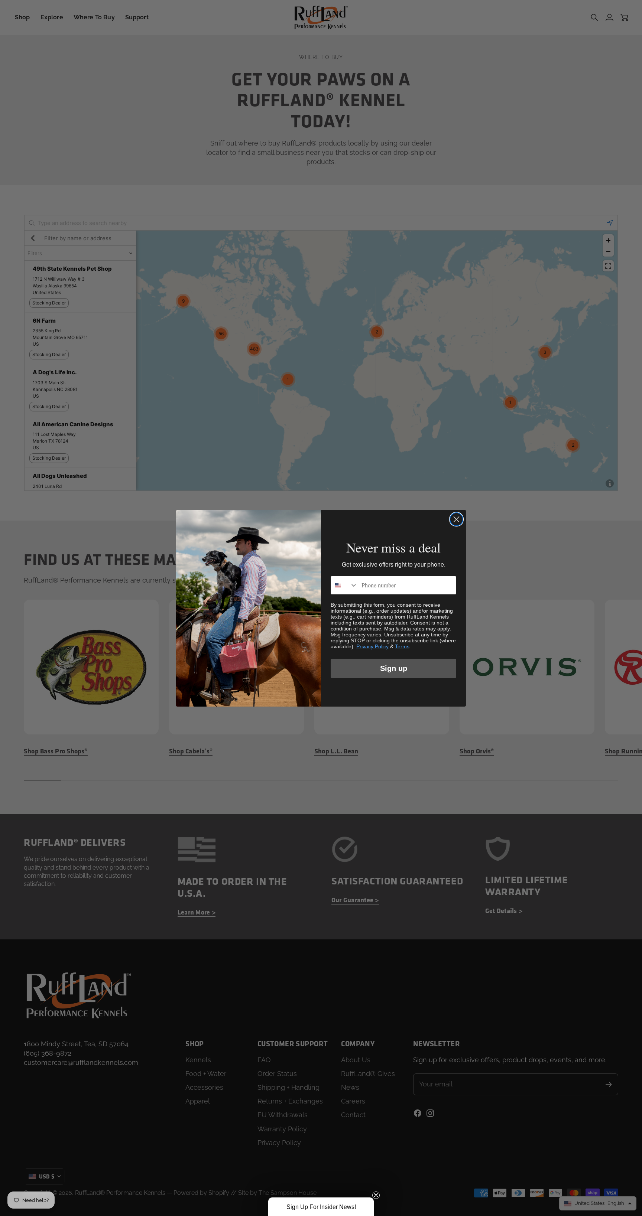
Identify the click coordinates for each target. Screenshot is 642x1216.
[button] (321, 1206)
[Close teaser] (376, 1195)
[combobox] (344, 585)
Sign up (393, 668)
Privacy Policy (372, 646)
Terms (402, 646)
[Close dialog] (456, 519)
